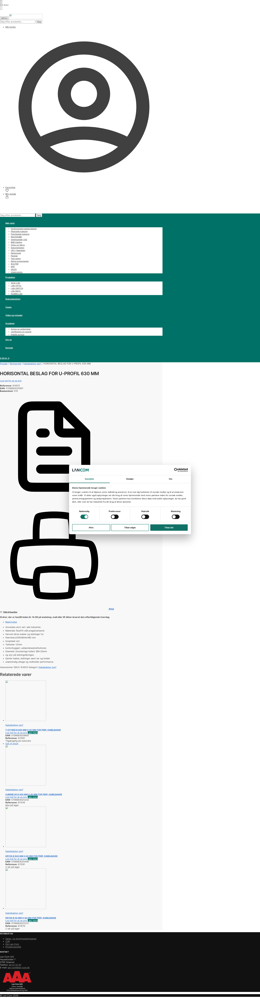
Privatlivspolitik (13, 946)
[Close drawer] (1, 8)
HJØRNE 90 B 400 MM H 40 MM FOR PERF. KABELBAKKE (33, 794)
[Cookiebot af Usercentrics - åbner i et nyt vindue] (176, 470)
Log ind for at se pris (11, 380)
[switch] (115, 517)
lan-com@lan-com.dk (19, 967)
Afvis (91, 527)
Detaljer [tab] (130, 479)
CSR (7, 941)
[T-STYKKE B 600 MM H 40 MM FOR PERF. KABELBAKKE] (64, 701)
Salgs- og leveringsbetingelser (21, 938)
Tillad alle (169, 527)
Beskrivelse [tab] (11, 622)
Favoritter (10, 187)
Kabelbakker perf (32, 363)
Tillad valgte (130, 527)
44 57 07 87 (15, 964)
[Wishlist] (254, 4)
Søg (39, 21)
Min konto (10, 27)
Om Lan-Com (12, 944)
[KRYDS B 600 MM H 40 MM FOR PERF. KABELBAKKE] (64, 827)
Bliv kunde (10, 194)
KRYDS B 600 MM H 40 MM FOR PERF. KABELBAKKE (31, 856)
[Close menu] (1, 2)
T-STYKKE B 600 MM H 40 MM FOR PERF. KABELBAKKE (33, 730)
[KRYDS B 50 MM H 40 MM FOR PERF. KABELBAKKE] (64, 889)
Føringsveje (15, 363)
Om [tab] (170, 479)
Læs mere (33, 732)
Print (111, 609)
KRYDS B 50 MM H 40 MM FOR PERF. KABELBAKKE (30, 918)
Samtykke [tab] (89, 479)
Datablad (113, 500)
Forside (3, 363)
